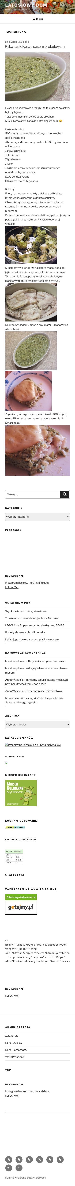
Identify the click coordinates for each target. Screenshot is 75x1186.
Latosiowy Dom (26, 5)
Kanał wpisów (13, 1042)
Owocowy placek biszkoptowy (44, 691)
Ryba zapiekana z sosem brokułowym (35, 46)
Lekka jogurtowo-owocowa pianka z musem (32, 639)
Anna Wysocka (14, 679)
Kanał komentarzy (16, 1049)
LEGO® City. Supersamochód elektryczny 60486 (34, 625)
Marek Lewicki (14, 698)
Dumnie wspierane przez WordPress (25, 1177)
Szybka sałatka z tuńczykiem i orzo (26, 611)
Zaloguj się (11, 1035)
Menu (39, 18)
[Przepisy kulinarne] (21, 805)
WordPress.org (14, 1057)
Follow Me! (11, 587)
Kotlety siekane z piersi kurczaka (25, 632)
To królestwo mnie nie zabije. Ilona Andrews (32, 618)
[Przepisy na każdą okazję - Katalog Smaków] (33, 744)
